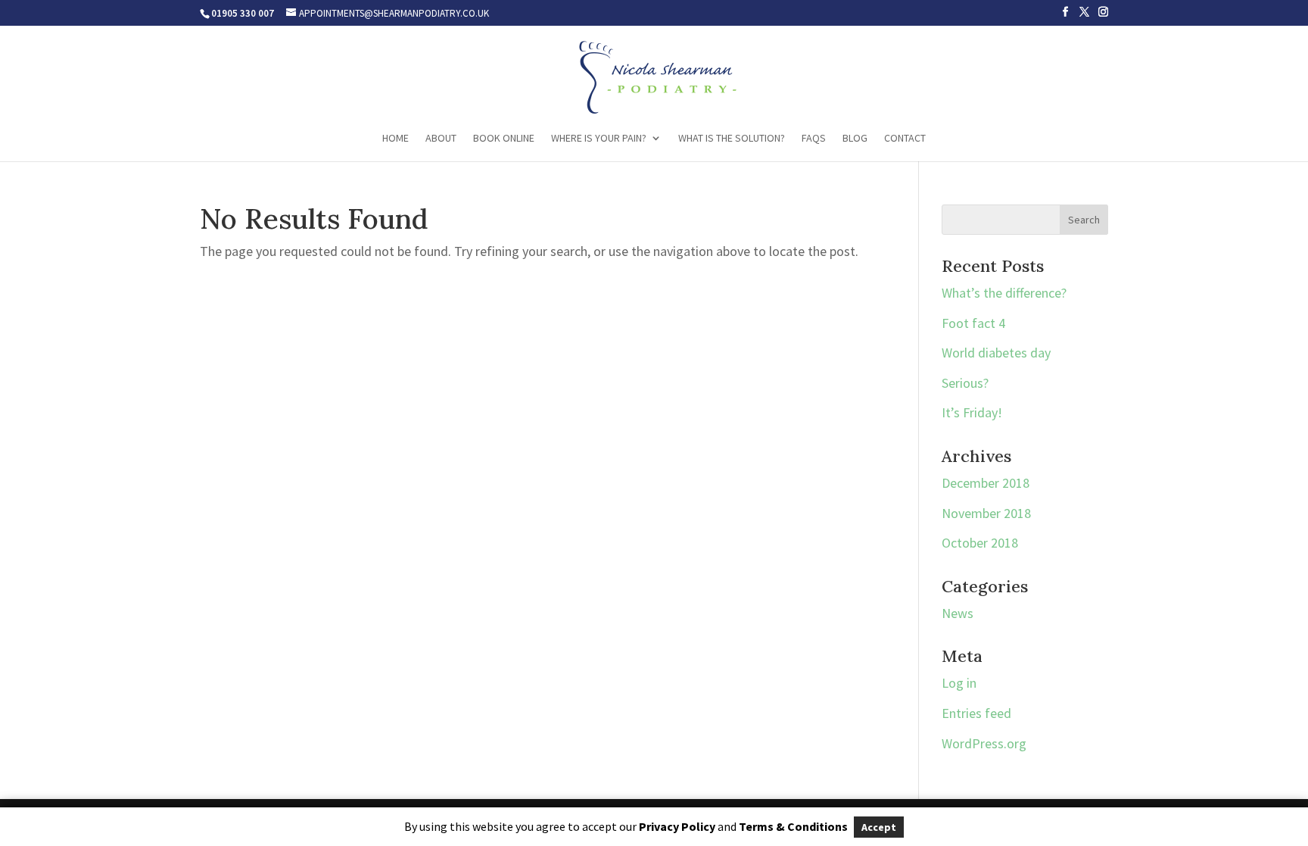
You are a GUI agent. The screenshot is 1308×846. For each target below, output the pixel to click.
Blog (854, 139)
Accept (878, 827)
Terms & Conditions (793, 826)
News (957, 613)
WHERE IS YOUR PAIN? (598, 139)
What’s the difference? (1004, 292)
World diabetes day (996, 352)
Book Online (503, 139)
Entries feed (976, 713)
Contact (905, 139)
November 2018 (986, 513)
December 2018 (985, 483)
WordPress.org (984, 743)
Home (395, 139)
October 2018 (980, 542)
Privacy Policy (677, 826)
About (440, 139)
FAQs (814, 139)
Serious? (965, 383)
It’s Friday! (972, 412)
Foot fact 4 (973, 323)
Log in (959, 682)
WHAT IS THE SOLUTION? (731, 139)
